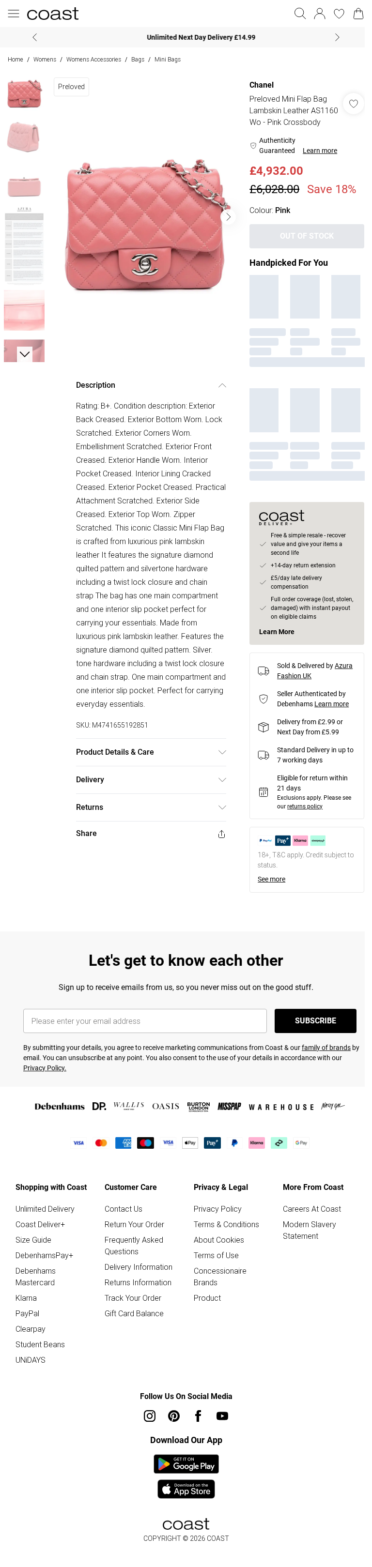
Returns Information (136, 1291)
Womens (44, 59)
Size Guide (33, 1249)
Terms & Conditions (223, 1233)
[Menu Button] (13, 13)
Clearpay (31, 1338)
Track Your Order (131, 1307)
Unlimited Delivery (45, 1218)
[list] (142, 213)
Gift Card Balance (132, 1322)
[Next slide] (334, 37)
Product (203, 1307)
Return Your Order (132, 1233)
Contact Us (121, 1218)
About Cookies (215, 1249)
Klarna (26, 1307)
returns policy (300, 815)
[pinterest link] (170, 1425)
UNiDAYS (31, 1369)
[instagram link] (146, 1425)
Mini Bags (168, 59)
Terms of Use (212, 1264)
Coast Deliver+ (40, 1233)
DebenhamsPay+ (44, 1264)
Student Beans (40, 1353)
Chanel (257, 85)
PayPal (27, 1322)
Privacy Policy (214, 1218)
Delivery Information (136, 1276)
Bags (137, 59)
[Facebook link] (195, 1425)
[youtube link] (219, 1425)
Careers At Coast (307, 1218)
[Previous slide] (31, 37)
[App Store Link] (182, 1485)
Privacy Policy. (44, 1077)
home (15, 59)
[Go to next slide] (223, 213)
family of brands (326, 1057)
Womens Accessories (93, 59)
